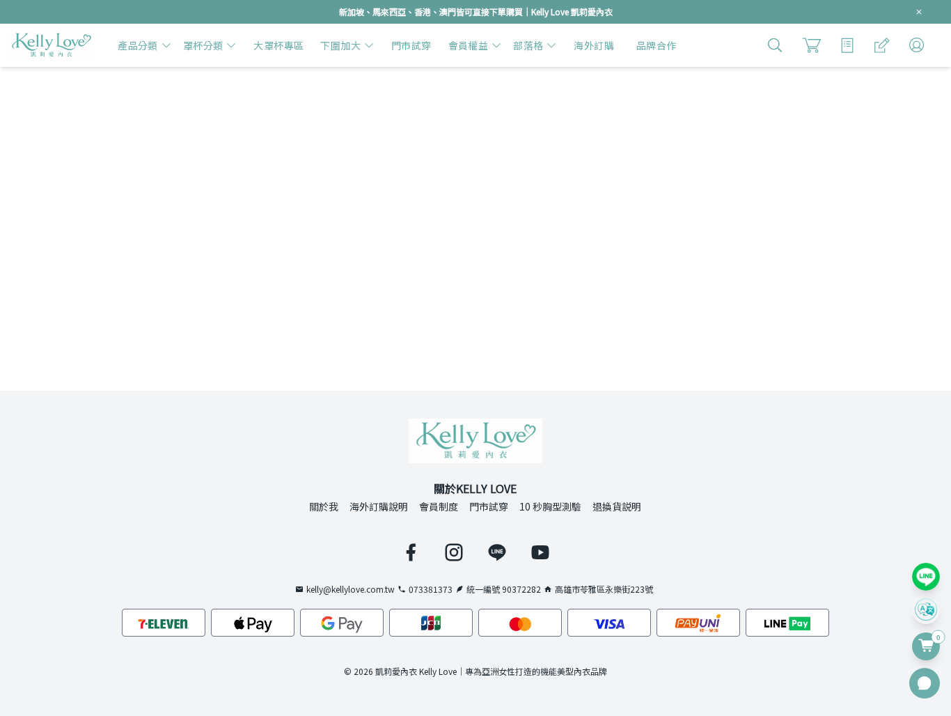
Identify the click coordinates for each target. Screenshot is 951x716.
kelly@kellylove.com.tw (350, 589)
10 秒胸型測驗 (550, 506)
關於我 (323, 506)
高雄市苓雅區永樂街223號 (604, 589)
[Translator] (926, 610)
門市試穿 (488, 506)
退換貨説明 (616, 506)
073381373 (431, 589)
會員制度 (438, 506)
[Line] (926, 577)
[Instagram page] (453, 552)
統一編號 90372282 (503, 589)
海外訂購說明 (378, 506)
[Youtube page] (540, 552)
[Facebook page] (410, 552)
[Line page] (497, 552)
